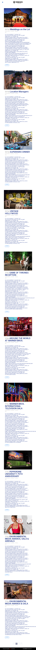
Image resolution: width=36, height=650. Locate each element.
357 (16, 410)
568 (16, 342)
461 (16, 215)
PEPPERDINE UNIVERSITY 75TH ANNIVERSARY (14, 473)
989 (16, 31)
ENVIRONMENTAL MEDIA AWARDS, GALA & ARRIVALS (17, 538)
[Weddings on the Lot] (18, 17)
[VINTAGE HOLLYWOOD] (18, 199)
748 (16, 93)
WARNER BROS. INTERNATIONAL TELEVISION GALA (14, 406)
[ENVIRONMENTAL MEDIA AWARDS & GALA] (18, 589)
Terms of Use (13, 648)
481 (16, 276)
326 (16, 478)
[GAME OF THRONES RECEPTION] (18, 261)
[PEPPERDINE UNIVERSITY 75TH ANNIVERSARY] (18, 460)
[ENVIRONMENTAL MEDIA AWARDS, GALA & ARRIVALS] (18, 524)
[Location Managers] (18, 79)
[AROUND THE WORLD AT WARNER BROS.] (18, 326)
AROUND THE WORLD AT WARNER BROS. (17, 339)
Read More (7, 125)
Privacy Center (4, 648)
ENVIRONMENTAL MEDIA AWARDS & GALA (16, 602)
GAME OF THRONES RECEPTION (17, 273)
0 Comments (12, 31)
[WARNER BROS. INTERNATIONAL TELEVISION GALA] (18, 392)
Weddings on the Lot (20, 29)
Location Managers (19, 91)
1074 (16, 153)
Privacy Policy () (8, 648)
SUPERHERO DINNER (20, 152)
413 (16, 542)
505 (16, 605)
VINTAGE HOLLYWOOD (11, 212)
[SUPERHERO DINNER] (18, 140)
